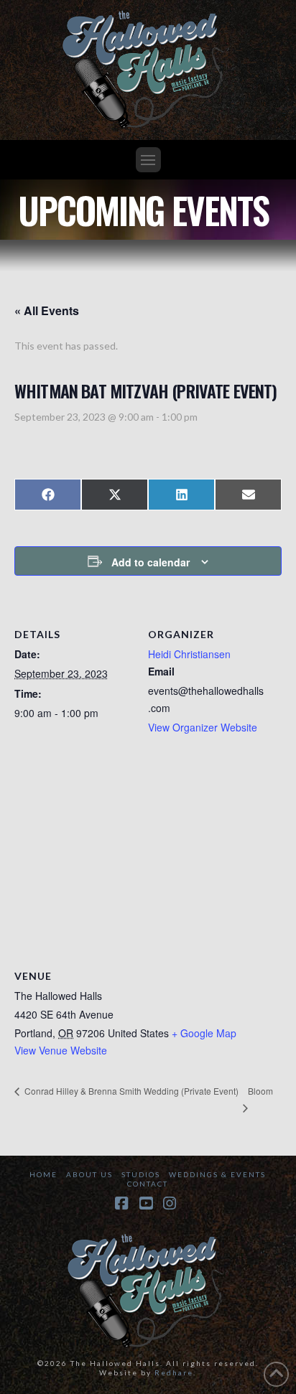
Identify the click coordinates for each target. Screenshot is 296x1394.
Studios (140, 1174)
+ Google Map (204, 1033)
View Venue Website (60, 1050)
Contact (147, 1183)
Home (43, 1174)
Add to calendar (150, 562)
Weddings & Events (217, 1174)
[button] (148, 159)
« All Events (46, 310)
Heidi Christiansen (189, 654)
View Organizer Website (202, 727)
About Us (89, 1174)
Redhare (173, 1372)
